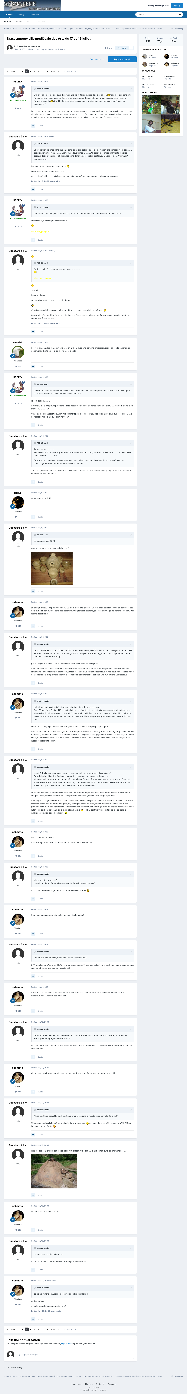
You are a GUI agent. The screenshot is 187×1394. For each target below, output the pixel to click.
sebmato (17, 602)
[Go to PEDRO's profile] (18, 91)
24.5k (19, 108)
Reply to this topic (122, 59)
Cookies (112, 1384)
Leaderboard (34, 14)
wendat (17, 342)
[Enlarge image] (108, 95)
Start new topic (97, 59)
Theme (88, 1384)
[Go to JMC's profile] (144, 56)
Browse (9, 14)
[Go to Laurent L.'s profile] (144, 64)
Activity (21, 14)
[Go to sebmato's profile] (18, 612)
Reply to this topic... (30, 1354)
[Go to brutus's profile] (18, 502)
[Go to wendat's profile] (18, 352)
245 (19, 626)
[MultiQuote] (33, 126)
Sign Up (177, 5)
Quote (40, 125)
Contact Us (100, 1384)
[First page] (7, 71)
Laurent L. (153, 63)
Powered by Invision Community (93, 1390)
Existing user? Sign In (157, 6)
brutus (17, 492)
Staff (29, 21)
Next (53, 71)
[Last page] (59, 71)
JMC (151, 55)
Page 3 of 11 (69, 71)
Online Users (41, 21)
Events (19, 21)
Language (76, 1384)
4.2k (19, 517)
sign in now (66, 1343)
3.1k (19, 366)
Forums (7, 21)
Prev (13, 71)
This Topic (169, 14)
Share (109, 48)
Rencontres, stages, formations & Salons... (48, 49)
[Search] (180, 14)
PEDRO (17, 81)
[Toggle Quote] (35, 89)
